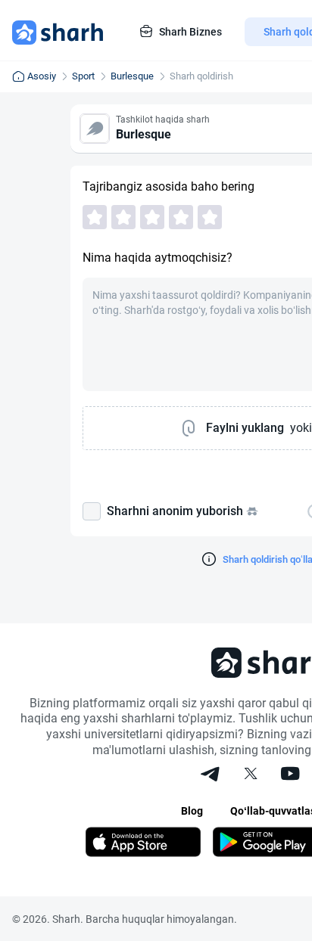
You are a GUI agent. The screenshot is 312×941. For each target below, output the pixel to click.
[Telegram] (211, 775)
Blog (192, 811)
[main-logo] (57, 32)
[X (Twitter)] (251, 775)
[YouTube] (290, 775)
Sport (83, 76)
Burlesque (132, 76)
